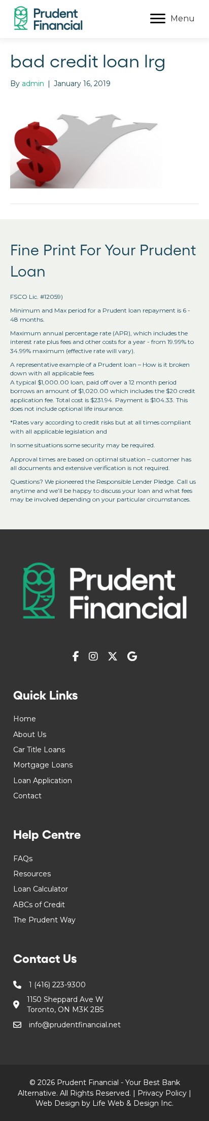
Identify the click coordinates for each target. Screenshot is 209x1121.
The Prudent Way (44, 919)
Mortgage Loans (43, 764)
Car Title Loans (39, 749)
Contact (27, 795)
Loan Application (42, 780)
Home (24, 718)
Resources (32, 873)
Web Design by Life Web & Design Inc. (104, 1103)
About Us (29, 734)
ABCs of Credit (39, 904)
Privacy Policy (162, 1093)
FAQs (22, 858)
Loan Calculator (40, 889)
